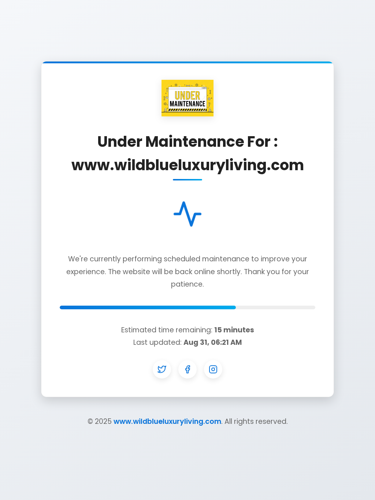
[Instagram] (213, 369)
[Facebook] (187, 369)
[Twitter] (162, 369)
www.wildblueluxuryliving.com (167, 421)
